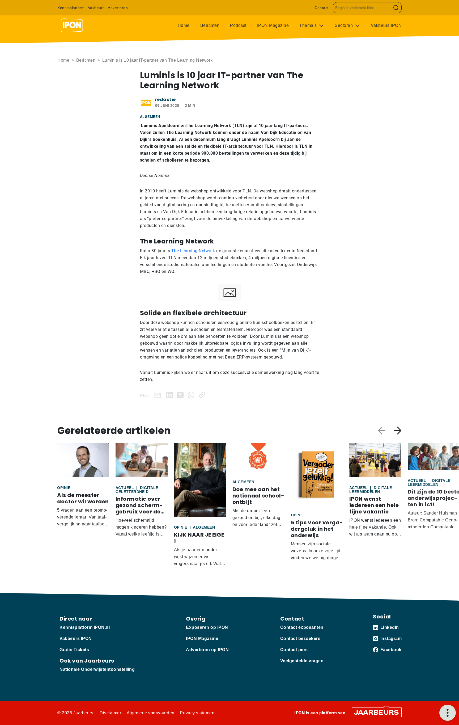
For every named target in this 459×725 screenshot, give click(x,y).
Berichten (210, 25)
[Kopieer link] (203, 394)
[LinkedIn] (170, 395)
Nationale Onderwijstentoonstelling (97, 669)
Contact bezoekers (300, 638)
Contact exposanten (302, 627)
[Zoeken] (396, 7)
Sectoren (344, 25)
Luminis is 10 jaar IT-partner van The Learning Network (157, 60)
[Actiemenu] (447, 713)
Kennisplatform (70, 8)
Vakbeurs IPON (386, 25)
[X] (181, 395)
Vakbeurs (96, 8)
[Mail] (159, 395)
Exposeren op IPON (207, 627)
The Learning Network (193, 250)
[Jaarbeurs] (377, 711)
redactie (165, 99)
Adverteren (118, 8)
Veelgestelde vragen (302, 661)
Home (184, 25)
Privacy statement (198, 713)
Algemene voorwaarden (151, 713)
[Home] (72, 25)
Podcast (238, 25)
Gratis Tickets (74, 649)
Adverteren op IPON (207, 649)
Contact (321, 8)
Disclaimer (110, 713)
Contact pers (294, 649)
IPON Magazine (273, 25)
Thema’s (308, 25)
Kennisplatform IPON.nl (85, 627)
